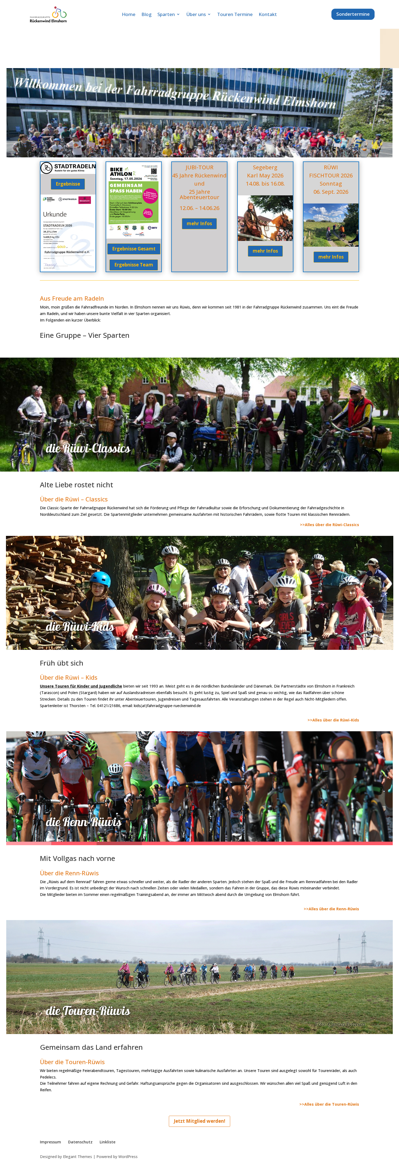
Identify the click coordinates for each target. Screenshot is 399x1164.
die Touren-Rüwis (88, 1010)
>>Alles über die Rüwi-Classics (329, 524)
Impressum (50, 1141)
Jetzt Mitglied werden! (199, 1121)
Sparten (166, 14)
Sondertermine (353, 14)
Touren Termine (235, 14)
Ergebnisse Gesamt (134, 249)
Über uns (196, 14)
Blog (146, 14)
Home (128, 14)
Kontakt (268, 14)
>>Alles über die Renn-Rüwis (331, 908)
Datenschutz (80, 1141)
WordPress (128, 1156)
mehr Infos (199, 223)
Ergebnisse (68, 184)
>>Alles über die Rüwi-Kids (333, 720)
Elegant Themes (77, 1156)
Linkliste (107, 1141)
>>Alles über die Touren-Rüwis (329, 1104)
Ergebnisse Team (133, 265)
